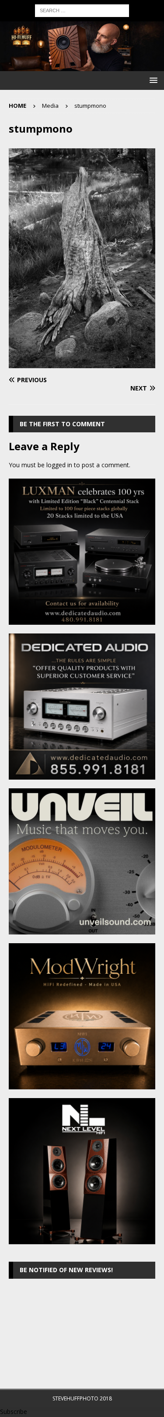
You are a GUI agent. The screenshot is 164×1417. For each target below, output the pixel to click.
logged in (59, 465)
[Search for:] (82, 10)
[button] (152, 80)
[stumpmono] (82, 363)
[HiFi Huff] (82, 66)
